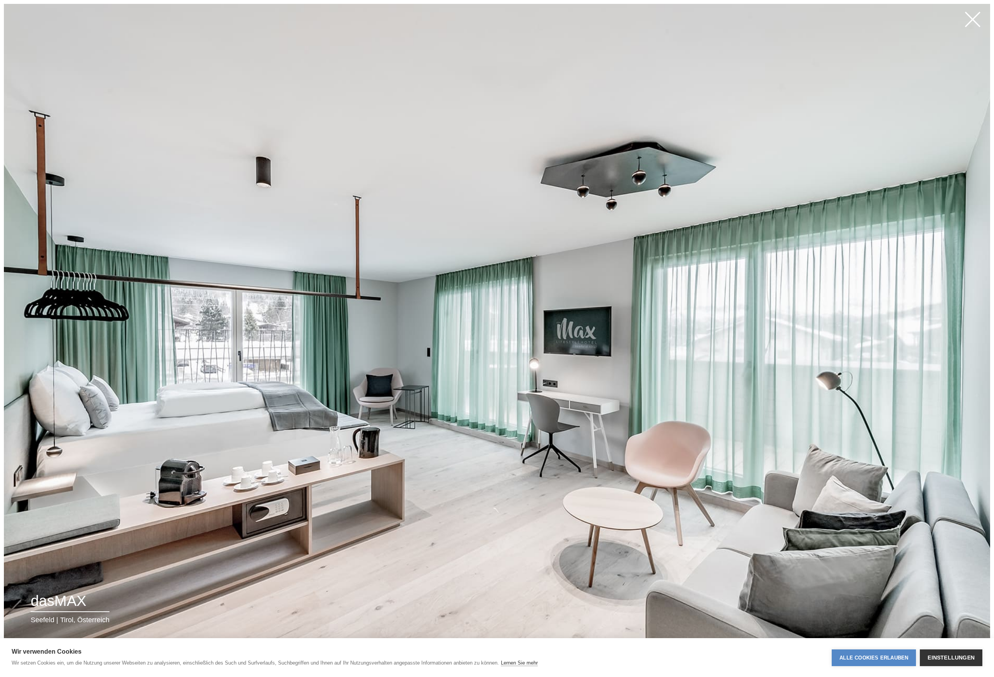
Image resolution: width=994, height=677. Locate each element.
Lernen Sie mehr (519, 663)
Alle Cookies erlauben (873, 658)
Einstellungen (951, 658)
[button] (102, 338)
